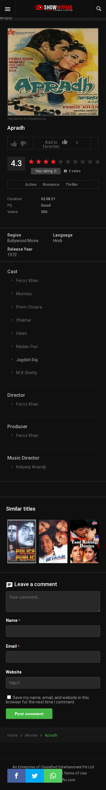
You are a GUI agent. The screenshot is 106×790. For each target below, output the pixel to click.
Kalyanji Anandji (31, 467)
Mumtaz (24, 293)
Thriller (72, 184)
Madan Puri (27, 346)
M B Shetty (26, 372)
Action (31, 184)
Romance (51, 184)
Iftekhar (23, 320)
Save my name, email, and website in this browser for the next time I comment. (47, 699)
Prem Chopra (29, 307)
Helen (21, 333)
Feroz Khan (27, 280)
